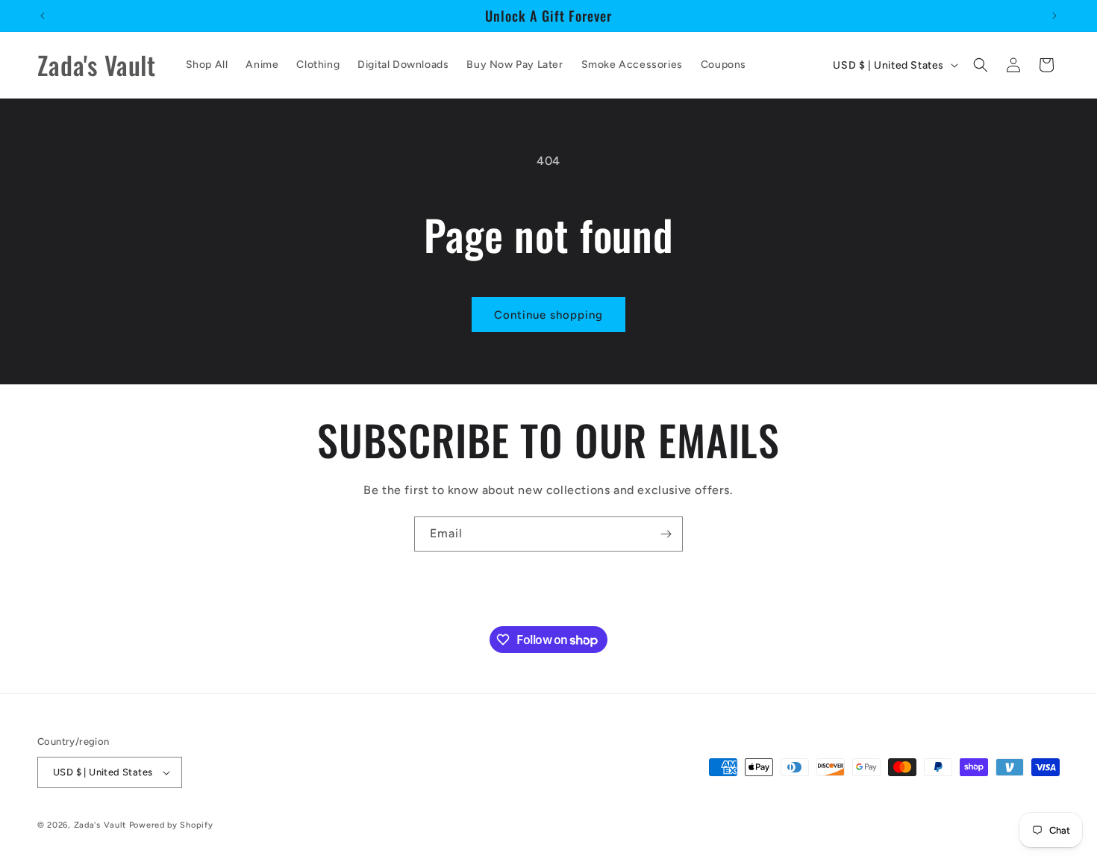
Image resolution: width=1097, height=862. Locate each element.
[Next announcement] (1054, 15)
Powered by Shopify (171, 825)
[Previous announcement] (42, 15)
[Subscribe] (665, 534)
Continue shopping (548, 315)
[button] (980, 65)
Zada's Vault (101, 825)
